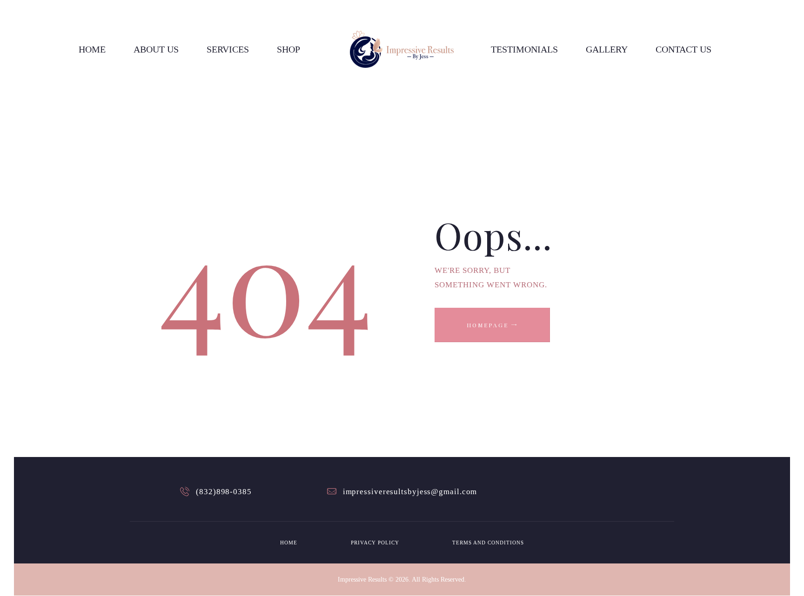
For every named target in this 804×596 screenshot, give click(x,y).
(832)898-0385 (224, 491)
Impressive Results (362, 579)
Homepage (488, 325)
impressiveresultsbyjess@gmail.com (410, 491)
